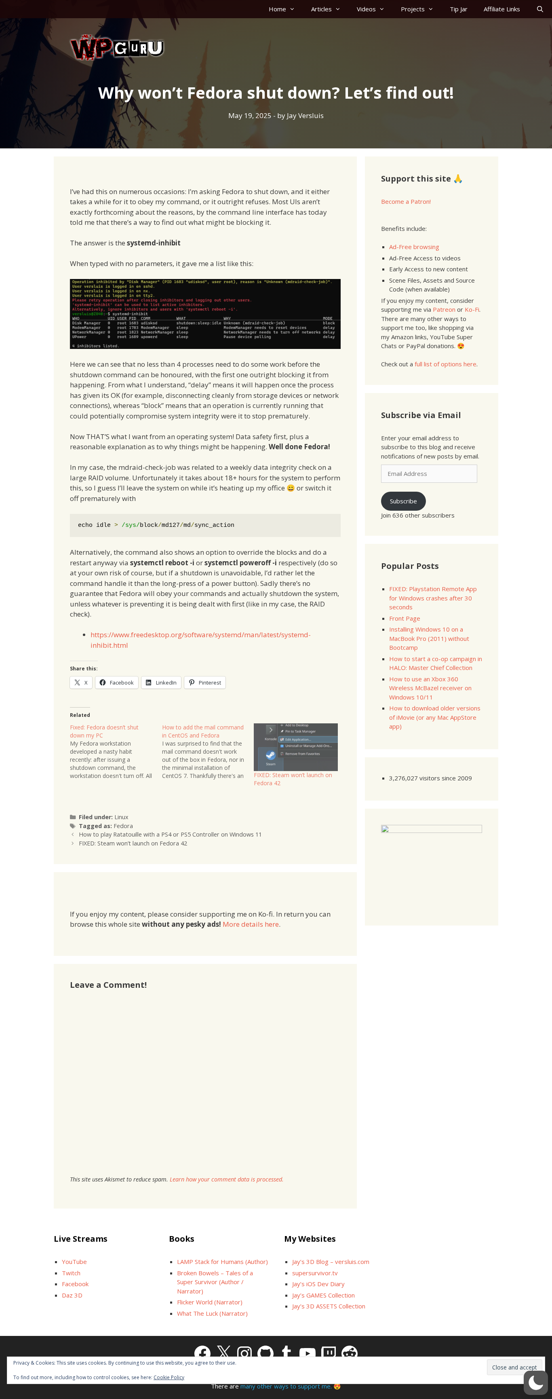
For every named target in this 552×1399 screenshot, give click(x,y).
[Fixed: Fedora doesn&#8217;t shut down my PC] (116, 751)
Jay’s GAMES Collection (323, 1295)
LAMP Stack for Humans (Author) (222, 1261)
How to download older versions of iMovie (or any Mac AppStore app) (434, 717)
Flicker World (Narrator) (209, 1302)
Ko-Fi (472, 309)
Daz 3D (72, 1295)
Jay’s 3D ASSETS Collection (328, 1306)
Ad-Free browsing (414, 247)
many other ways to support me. (286, 1386)
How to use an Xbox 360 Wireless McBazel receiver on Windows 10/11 (430, 688)
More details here (251, 924)
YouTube (74, 1261)
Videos (366, 9)
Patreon (444, 309)
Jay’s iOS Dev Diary (318, 1284)
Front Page (404, 618)
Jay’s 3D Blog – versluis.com (330, 1261)
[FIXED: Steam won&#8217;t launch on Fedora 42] (296, 747)
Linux (121, 817)
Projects (413, 9)
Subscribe (403, 501)
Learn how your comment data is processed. (227, 1179)
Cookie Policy (169, 1377)
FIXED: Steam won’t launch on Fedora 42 (133, 843)
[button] (536, 1383)
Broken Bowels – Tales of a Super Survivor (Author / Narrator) (215, 1282)
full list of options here (445, 364)
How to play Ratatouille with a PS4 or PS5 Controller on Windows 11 (170, 834)
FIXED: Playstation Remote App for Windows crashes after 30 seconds (433, 598)
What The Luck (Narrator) (212, 1313)
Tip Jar (459, 9)
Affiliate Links (502, 9)
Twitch (71, 1273)
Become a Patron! (406, 201)
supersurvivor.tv (315, 1273)
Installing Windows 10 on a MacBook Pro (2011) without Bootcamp (429, 638)
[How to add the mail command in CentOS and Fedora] (208, 751)
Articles (321, 9)
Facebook (75, 1284)
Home (277, 9)
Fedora (123, 826)
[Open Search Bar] (540, 9)
